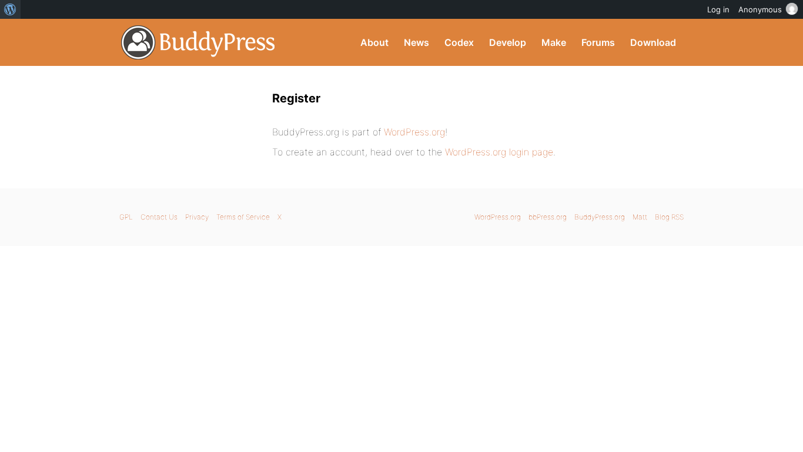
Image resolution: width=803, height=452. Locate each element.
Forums (598, 42)
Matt (640, 216)
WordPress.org (414, 132)
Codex (459, 42)
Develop (507, 42)
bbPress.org (547, 216)
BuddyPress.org (198, 42)
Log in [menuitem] (718, 9)
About (374, 42)
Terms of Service (243, 216)
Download (653, 42)
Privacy (197, 216)
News (416, 42)
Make (553, 42)
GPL (126, 216)
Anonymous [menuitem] (760, 9)
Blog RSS (669, 216)
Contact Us (159, 216)
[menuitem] (10, 9)
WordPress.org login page (499, 152)
